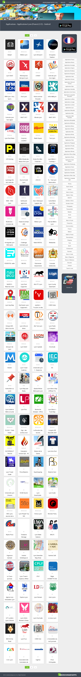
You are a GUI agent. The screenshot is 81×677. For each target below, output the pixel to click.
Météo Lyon (23, 55)
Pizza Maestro (24, 472)
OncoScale (52, 347)
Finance (69, 229)
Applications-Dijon (69, 86)
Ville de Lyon (38, 117)
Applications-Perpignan (69, 143)
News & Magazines (69, 257)
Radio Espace (38, 138)
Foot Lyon (24, 96)
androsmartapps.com (50, 2)
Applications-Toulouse (70, 170)
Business (69, 251)
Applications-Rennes (69, 151)
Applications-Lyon (70, 107)
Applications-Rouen (69, 157)
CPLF (38, 576)
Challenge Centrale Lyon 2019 (24, 245)
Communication (69, 226)
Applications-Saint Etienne (69, 160)
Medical (69, 231)
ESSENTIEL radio (10, 263)
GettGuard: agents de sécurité (24, 203)
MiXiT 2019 (52, 117)
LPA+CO (38, 180)
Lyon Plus (24, 409)
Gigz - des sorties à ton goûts (24, 432)
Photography (70, 206)
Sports (69, 246)
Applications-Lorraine (69, 104)
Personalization (69, 237)
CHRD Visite (52, 305)
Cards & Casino (69, 192)
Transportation (69, 209)
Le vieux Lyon (52, 618)
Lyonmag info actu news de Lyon (10, 182)
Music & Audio (69, 254)
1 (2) (27, 35)
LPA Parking (9, 159)
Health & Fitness (69, 234)
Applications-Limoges (70, 102)
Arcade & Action (69, 203)
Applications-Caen (69, 76)
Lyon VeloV (9, 76)
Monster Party (52, 514)
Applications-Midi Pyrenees (70, 116)
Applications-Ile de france (69, 92)
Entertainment (69, 248)
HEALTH (70, 198)
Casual (69, 217)
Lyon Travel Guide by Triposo (23, 370)
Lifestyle (70, 265)
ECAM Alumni (24, 493)
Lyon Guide (52, 493)
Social (69, 215)
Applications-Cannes (69, 79)
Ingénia (38, 660)
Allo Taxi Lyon (38, 326)
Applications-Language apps (69, 178)
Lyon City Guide (38, 618)
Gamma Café (52, 555)
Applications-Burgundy (69, 73)
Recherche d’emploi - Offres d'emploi (38, 412)
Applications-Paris (69, 140)
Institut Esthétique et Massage (24, 558)
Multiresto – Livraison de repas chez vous (9, 224)
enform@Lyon (52, 96)
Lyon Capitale (38, 347)
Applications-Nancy (69, 126)
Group (63, 2)
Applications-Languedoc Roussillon (69, 95)
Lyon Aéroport (38, 55)
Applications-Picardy (69, 146)
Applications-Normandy (69, 137)
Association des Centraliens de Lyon (23, 662)
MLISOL (24, 263)
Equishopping (38, 472)
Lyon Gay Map (9, 305)
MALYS (52, 534)
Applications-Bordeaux (69, 71)
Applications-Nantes (69, 129)
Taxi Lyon (52, 138)
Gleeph (10, 55)
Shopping (69, 240)
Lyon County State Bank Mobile (52, 286)
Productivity (69, 223)
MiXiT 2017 (24, 117)
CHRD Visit (38, 639)
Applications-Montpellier (69, 120)
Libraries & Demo (70, 200)
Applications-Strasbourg (69, 164)
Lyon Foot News (9, 138)
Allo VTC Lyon (38, 284)
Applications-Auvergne (69, 65)
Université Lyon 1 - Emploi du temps (38, 370)
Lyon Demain (38, 597)
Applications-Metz (69, 113)
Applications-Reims (69, 148)
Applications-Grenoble (70, 89)
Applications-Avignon (69, 68)
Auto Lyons (52, 597)
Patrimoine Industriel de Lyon (38, 266)
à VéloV (38, 76)
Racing (69, 183)
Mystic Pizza (9, 534)
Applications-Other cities (69, 175)
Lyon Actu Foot (52, 451)
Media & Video (69, 195)
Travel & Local (69, 268)
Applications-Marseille (70, 110)
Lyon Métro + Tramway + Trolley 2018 (52, 161)
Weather (70, 212)
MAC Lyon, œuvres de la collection (9, 516)
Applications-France (69, 59)
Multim (10, 368)
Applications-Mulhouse (69, 123)
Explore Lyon (24, 597)
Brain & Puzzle (69, 220)
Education (69, 262)
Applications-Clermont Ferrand (70, 82)
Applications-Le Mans (70, 99)
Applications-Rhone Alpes (70, 154)
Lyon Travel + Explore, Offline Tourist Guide (23, 578)
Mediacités (52, 242)
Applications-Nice (70, 131)
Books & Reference (69, 260)
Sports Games (69, 186)
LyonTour (24, 639)
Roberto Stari (52, 472)
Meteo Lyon (38, 222)
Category (72, 2)
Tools (69, 243)
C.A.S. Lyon (9, 660)
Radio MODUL (38, 242)
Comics (69, 189)
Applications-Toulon (69, 167)
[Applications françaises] (65, 25)
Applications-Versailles (69, 172)
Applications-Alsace (69, 62)
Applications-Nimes (69, 134)
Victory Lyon (38, 514)
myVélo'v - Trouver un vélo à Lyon (38, 307)
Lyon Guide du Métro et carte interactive (9, 412)
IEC (52, 368)
